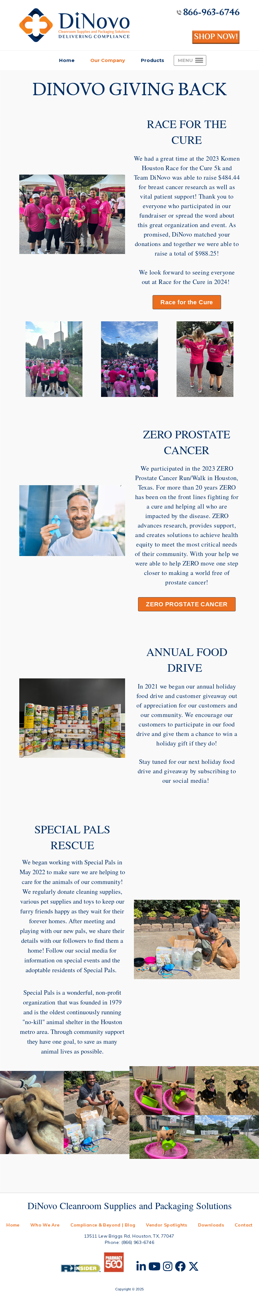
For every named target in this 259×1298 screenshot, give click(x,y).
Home (67, 60)
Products (152, 60)
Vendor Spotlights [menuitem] (166, 1225)
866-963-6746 (211, 12)
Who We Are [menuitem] (45, 1225)
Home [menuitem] (13, 1225)
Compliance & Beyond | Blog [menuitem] (103, 1225)
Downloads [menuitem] (211, 1225)
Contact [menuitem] (244, 1225)
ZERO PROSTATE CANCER (186, 604)
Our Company (107, 60)
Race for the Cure (186, 302)
